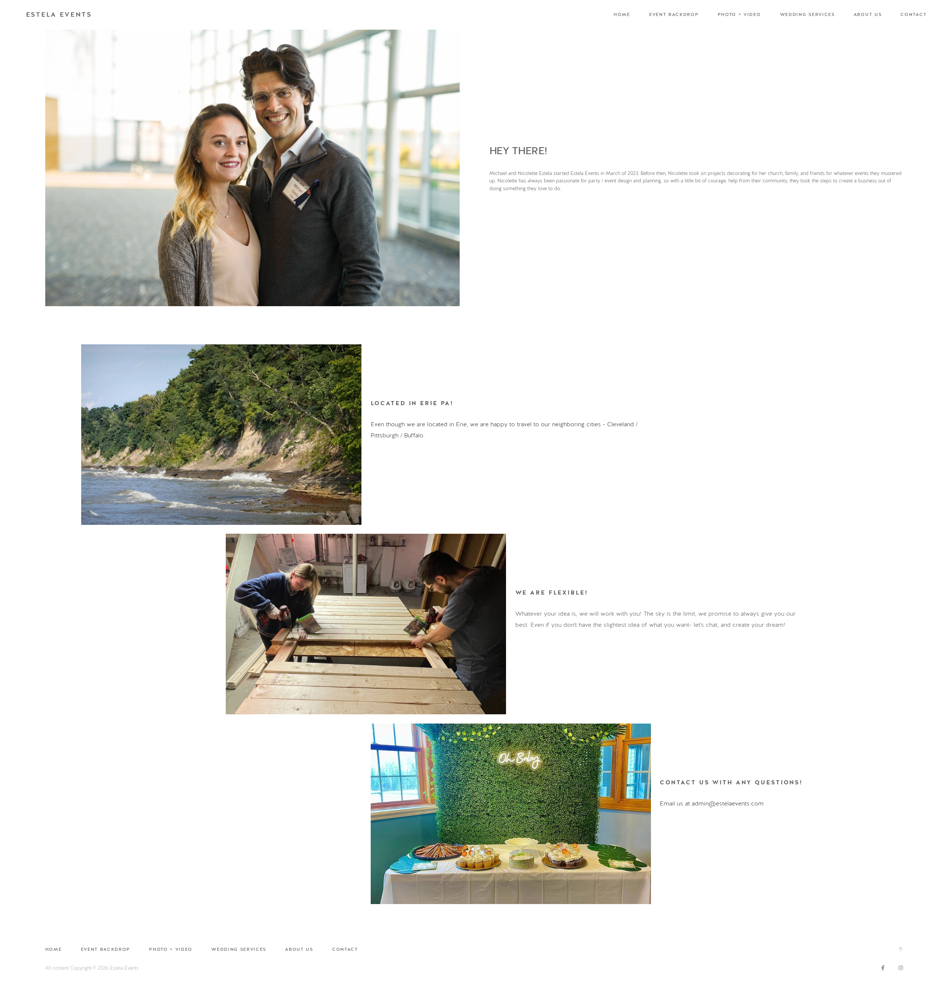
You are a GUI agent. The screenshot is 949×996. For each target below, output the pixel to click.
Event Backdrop (674, 14)
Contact (913, 14)
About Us (868, 14)
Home (622, 14)
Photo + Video (739, 14)
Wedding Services (807, 14)
